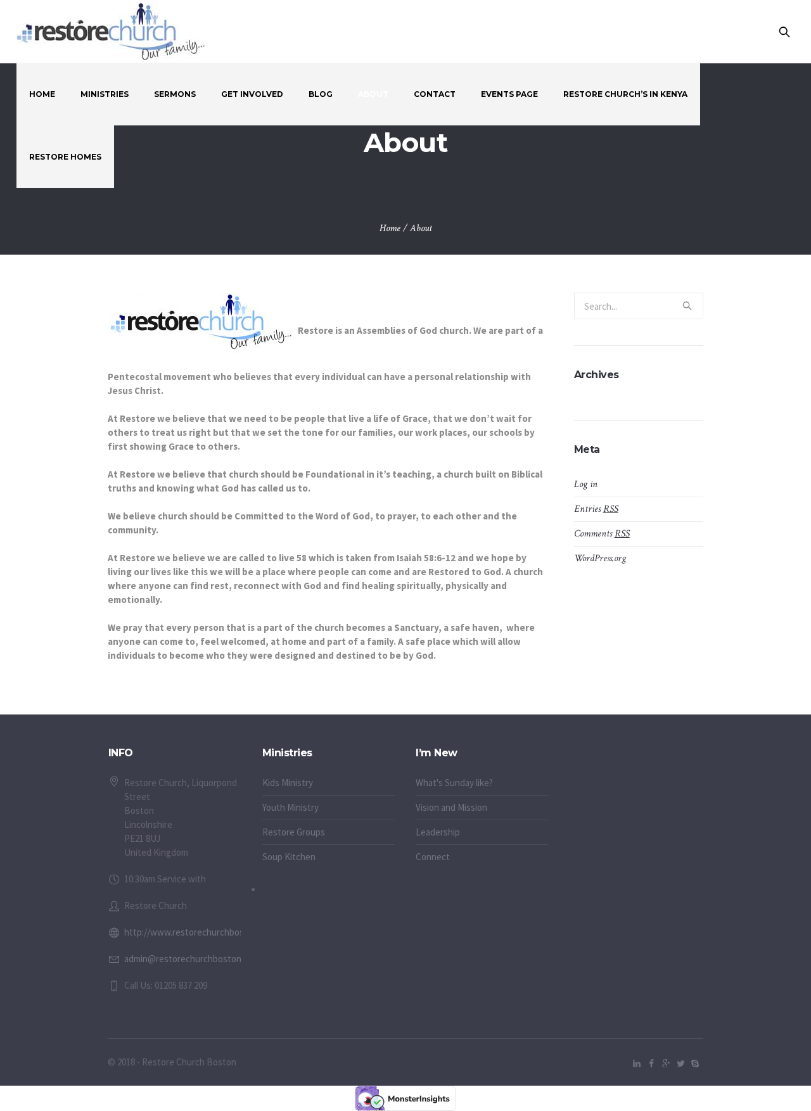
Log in (585, 484)
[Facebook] (651, 1063)
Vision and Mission (451, 807)
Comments (602, 533)
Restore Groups (293, 832)
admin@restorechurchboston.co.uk (194, 959)
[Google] (666, 1063)
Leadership (438, 832)
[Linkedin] (636, 1063)
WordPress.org (600, 558)
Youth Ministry (290, 807)
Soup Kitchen (289, 857)
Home (390, 228)
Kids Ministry (287, 783)
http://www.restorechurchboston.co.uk (202, 932)
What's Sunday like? (454, 783)
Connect (433, 857)
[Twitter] (680, 1063)
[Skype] (695, 1063)
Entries (596, 509)
